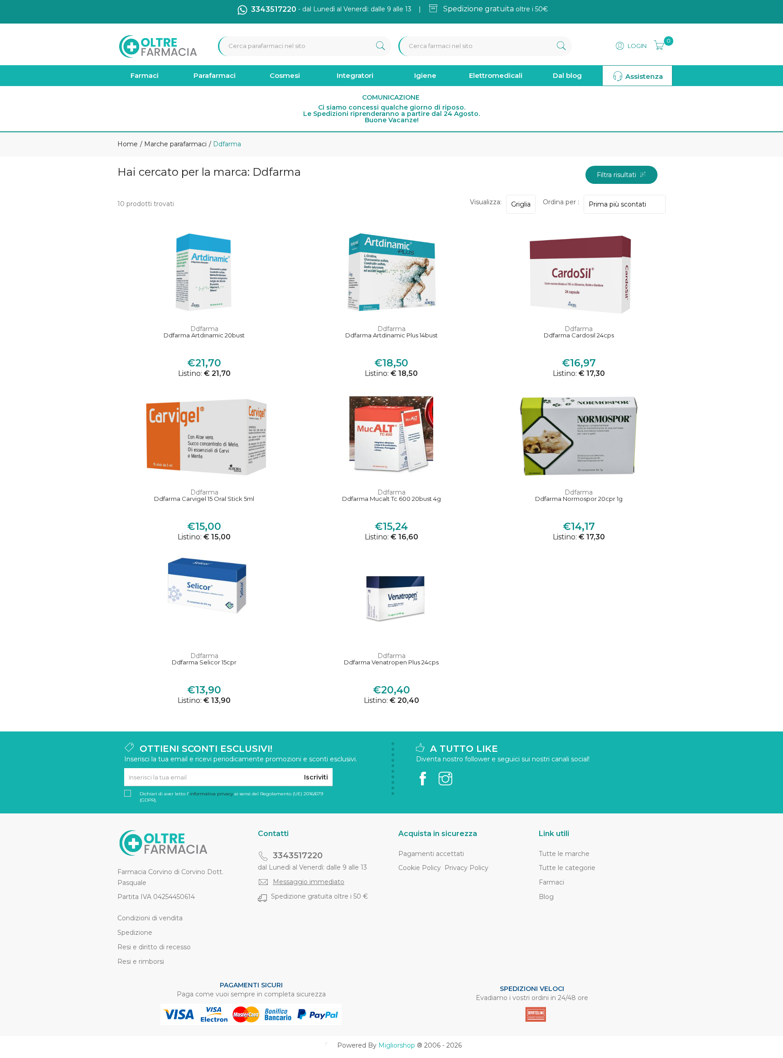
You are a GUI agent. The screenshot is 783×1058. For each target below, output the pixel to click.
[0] (656, 43)
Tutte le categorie (567, 868)
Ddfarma (204, 329)
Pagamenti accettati (431, 854)
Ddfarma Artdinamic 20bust (204, 335)
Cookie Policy (419, 868)
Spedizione (134, 932)
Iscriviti (316, 777)
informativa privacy (211, 794)
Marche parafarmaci (174, 144)
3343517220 (298, 856)
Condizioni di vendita (150, 918)
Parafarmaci (214, 75)
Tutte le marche (564, 854)
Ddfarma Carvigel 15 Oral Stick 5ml (204, 498)
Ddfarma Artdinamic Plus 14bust (391, 335)
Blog (546, 897)
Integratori (355, 75)
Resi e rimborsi (140, 961)
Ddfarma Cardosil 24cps (579, 335)
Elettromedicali (495, 75)
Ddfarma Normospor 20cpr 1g (579, 498)
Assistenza (643, 76)
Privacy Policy (466, 868)
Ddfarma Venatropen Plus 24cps (391, 662)
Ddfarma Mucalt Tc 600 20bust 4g (391, 498)
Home (127, 144)
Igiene (425, 75)
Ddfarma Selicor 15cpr (204, 662)
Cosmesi (285, 75)
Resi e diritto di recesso (154, 947)
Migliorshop (396, 1045)
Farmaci (144, 75)
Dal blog (567, 75)
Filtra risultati (618, 175)
